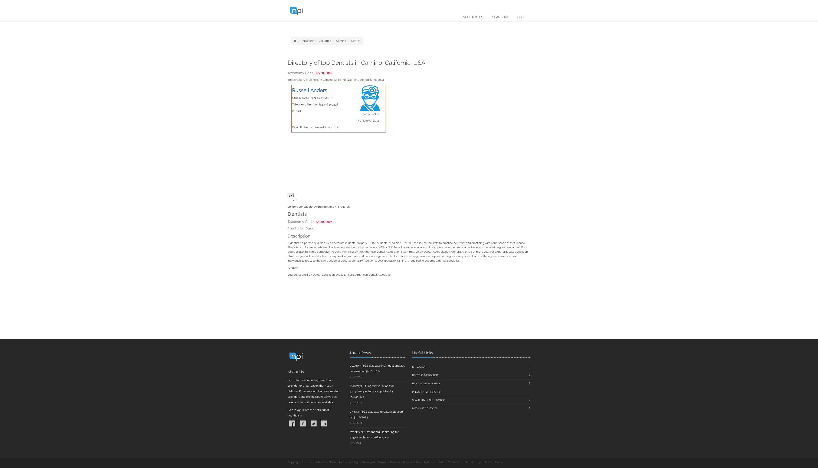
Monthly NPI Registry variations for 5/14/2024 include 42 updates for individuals (372, 391)
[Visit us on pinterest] (303, 423)
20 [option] (289, 206)
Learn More (93, 27)
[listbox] (289, 206)
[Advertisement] (409, 309)
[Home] (295, 40)
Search (498, 17)
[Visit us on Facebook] (292, 423)
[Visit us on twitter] (314, 423)
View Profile (371, 114)
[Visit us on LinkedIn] (324, 423)
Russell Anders (309, 90)
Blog (520, 17)
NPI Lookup (472, 17)
